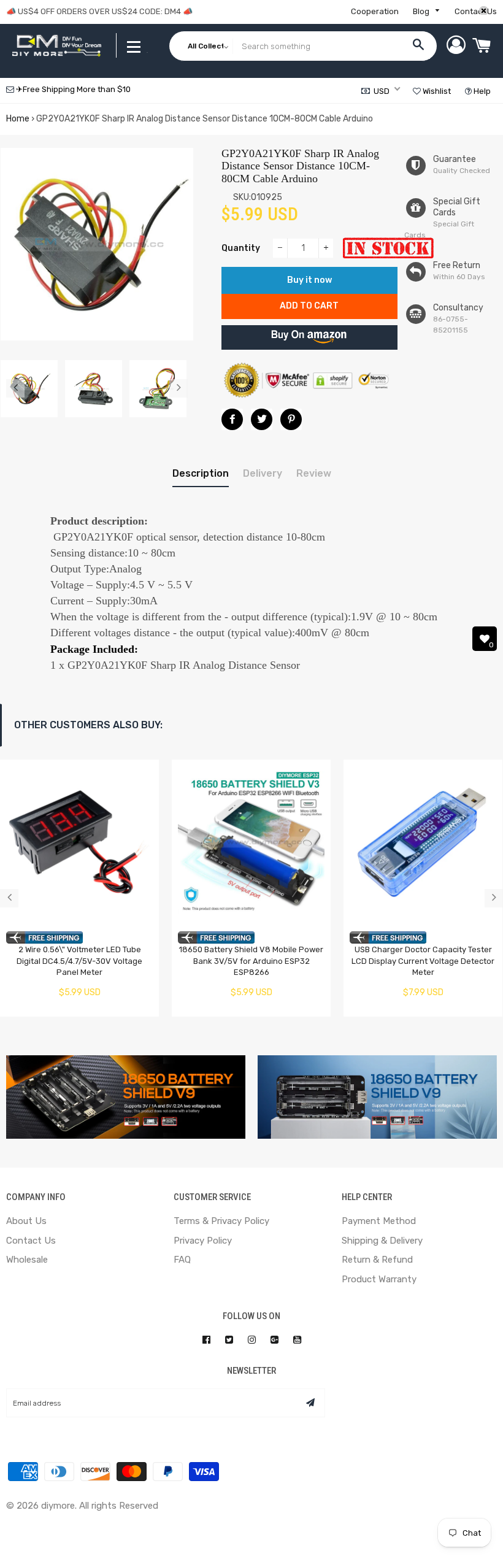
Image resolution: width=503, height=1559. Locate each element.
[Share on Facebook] (232, 419)
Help (481, 91)
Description (200, 473)
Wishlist (436, 91)
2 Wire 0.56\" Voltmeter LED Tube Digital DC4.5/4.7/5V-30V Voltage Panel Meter (79, 961)
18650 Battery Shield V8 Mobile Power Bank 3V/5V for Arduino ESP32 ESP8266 (251, 961)
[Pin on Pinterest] (291, 419)
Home (17, 119)
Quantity (240, 248)
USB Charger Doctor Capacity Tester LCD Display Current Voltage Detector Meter (422, 961)
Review (313, 473)
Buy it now (309, 280)
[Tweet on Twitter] (261, 419)
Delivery (262, 473)
